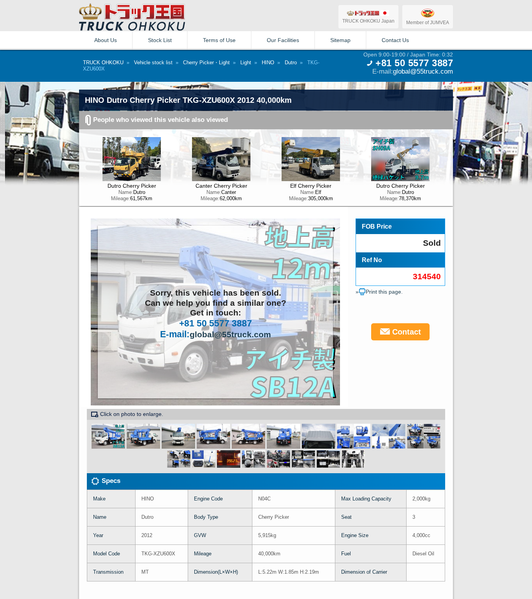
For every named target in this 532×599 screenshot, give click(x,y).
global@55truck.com (423, 71)
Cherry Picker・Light (206, 62)
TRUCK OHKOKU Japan (368, 20)
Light (245, 62)
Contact (405, 332)
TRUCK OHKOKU (103, 62)
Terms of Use (219, 40)
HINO (268, 62)
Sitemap (340, 40)
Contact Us (395, 40)
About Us (105, 40)
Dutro (291, 62)
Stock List (160, 40)
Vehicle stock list (153, 62)
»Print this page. (379, 292)
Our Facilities (283, 40)
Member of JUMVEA (427, 22)
